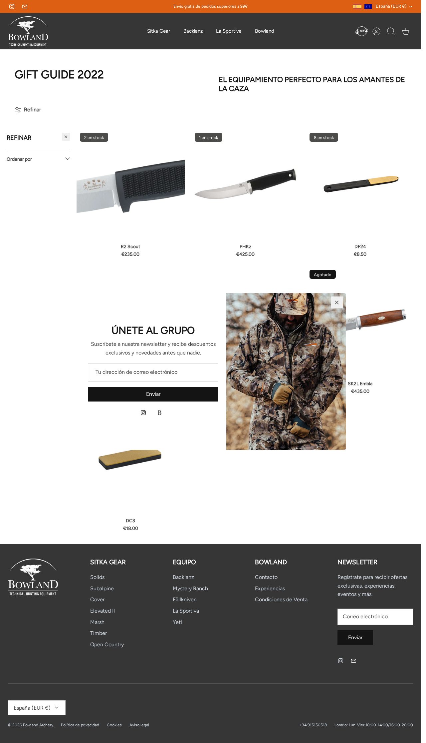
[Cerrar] (337, 302)
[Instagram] (143, 413)
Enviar (153, 394)
